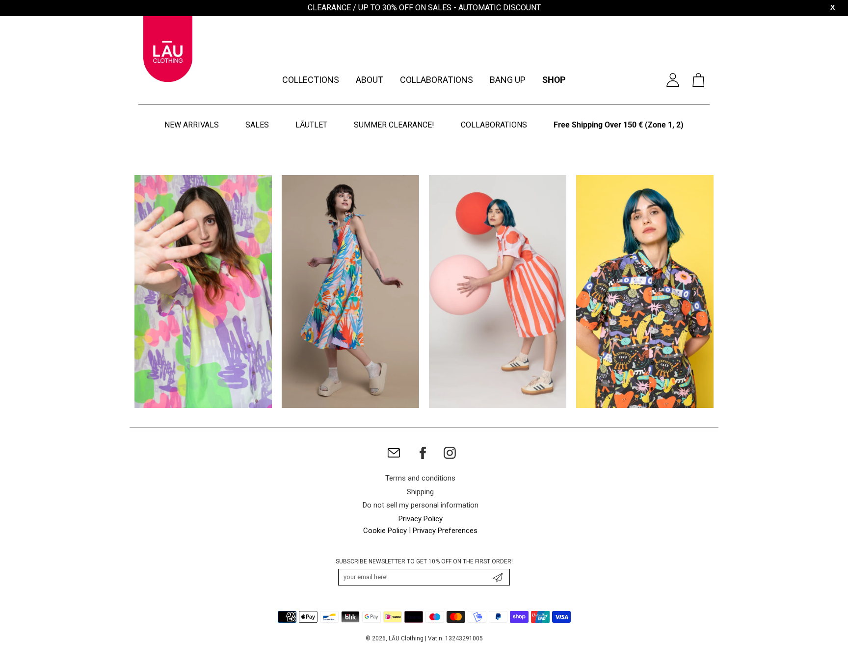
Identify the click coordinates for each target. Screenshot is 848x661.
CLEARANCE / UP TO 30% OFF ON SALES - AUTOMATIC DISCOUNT (424, 7)
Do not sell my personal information (420, 505)
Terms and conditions (420, 478)
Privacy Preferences (445, 530)
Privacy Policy (420, 518)
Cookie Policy (385, 530)
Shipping (420, 491)
